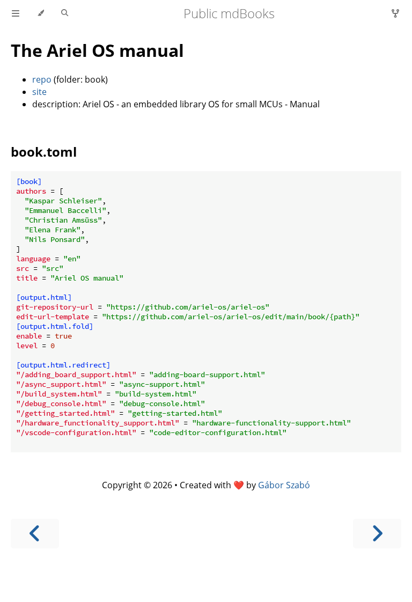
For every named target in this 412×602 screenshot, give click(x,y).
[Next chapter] (377, 533)
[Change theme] (40, 13)
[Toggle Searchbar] (65, 13)
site (39, 92)
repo (42, 79)
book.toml (44, 151)
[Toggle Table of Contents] (15, 13)
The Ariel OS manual (97, 50)
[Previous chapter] (35, 533)
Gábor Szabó (284, 485)
